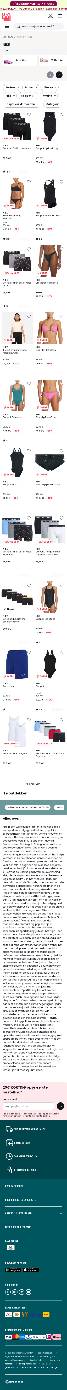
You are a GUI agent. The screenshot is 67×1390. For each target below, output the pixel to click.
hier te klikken (43, 1116)
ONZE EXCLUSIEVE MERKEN (18, 1213)
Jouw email (10, 1099)
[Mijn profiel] (50, 16)
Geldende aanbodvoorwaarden (19, 1353)
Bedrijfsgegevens (45, 1353)
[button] (60, 16)
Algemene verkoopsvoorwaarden (20, 1356)
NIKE (30, 37)
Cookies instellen (38, 1360)
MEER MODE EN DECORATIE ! (18, 1227)
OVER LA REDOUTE (14, 1186)
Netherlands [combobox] (16, 1381)
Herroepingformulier (28, 1364)
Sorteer (10, 87)
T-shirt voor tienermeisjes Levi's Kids (27, 807)
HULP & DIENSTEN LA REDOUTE (20, 1199)
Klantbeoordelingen (50, 1367)
